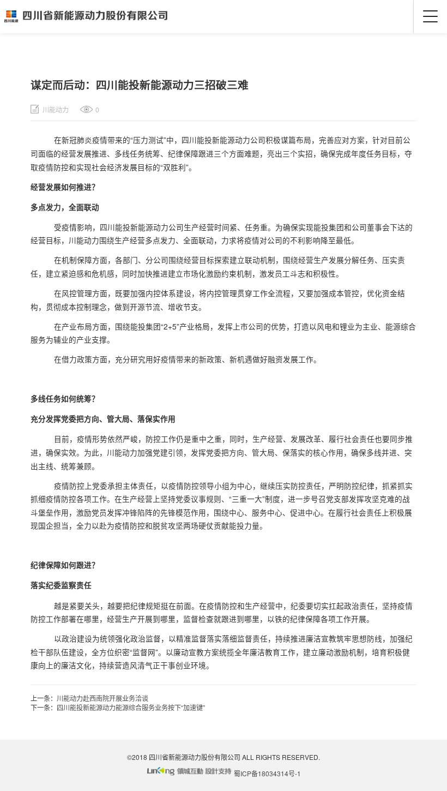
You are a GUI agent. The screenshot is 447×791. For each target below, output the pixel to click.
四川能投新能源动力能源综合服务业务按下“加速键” (131, 707)
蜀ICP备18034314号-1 (267, 773)
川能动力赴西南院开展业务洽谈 (102, 698)
